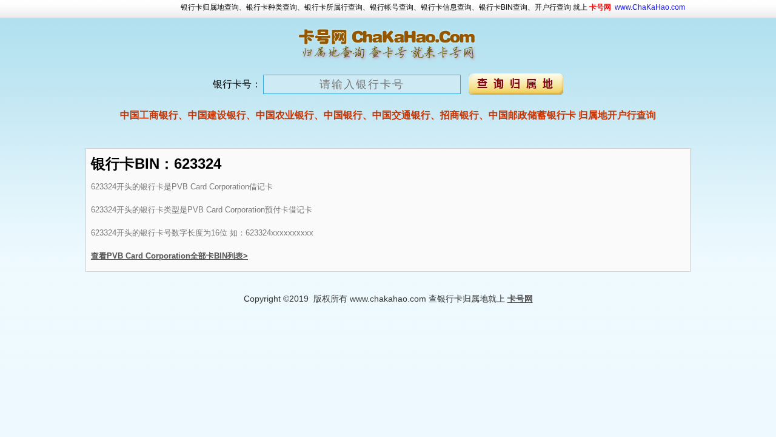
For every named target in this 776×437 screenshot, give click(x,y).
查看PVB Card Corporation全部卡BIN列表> (169, 255)
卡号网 (520, 298)
